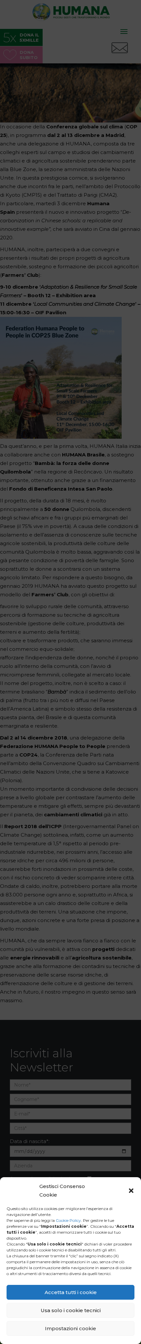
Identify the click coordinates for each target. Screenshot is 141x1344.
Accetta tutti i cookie (71, 1292)
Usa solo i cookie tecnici (71, 1310)
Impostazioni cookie (70, 1328)
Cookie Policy (68, 1220)
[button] (131, 1190)
